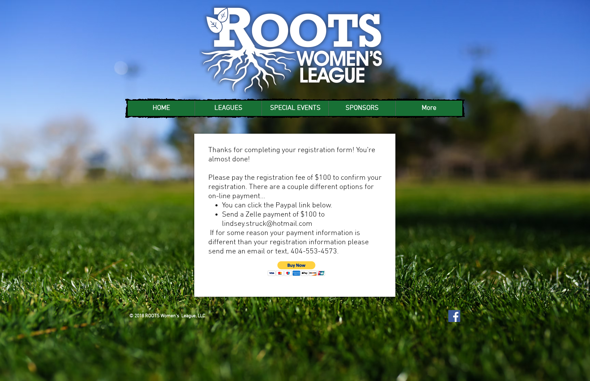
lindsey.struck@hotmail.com (267, 224)
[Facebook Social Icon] (454, 316)
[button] (228, 108)
